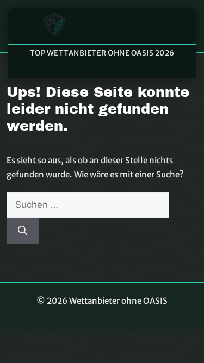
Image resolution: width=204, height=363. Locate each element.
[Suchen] (23, 231)
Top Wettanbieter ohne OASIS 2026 (102, 53)
